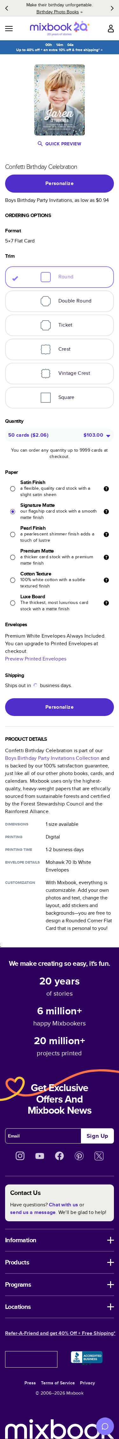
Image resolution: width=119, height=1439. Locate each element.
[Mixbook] (59, 28)
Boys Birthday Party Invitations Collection (52, 758)
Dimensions (16, 824)
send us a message (33, 1212)
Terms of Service (58, 1382)
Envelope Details (22, 862)
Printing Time (18, 849)
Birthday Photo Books (57, 12)
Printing (14, 837)
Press (30, 1382)
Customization (20, 882)
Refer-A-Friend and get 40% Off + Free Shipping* (60, 1333)
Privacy (87, 1382)
